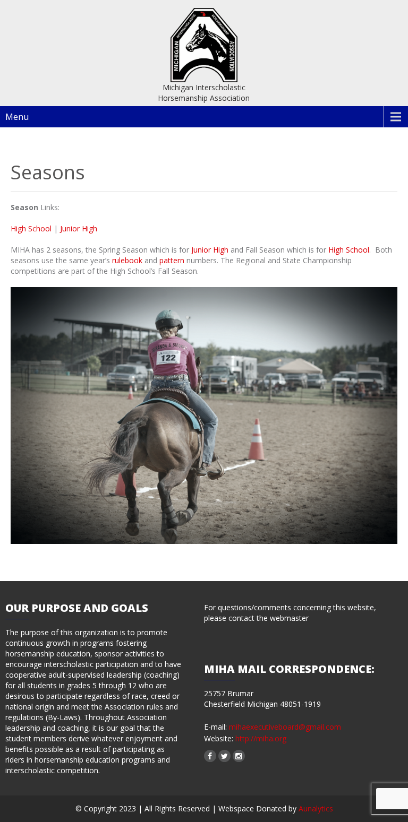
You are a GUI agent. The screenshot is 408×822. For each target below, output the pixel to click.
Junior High (78, 228)
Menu (17, 117)
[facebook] (210, 756)
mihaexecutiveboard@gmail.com (285, 727)
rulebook (128, 260)
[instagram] (239, 756)
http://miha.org (259, 738)
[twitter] (224, 756)
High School (31, 228)
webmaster (289, 618)
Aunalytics (316, 808)
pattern (172, 260)
